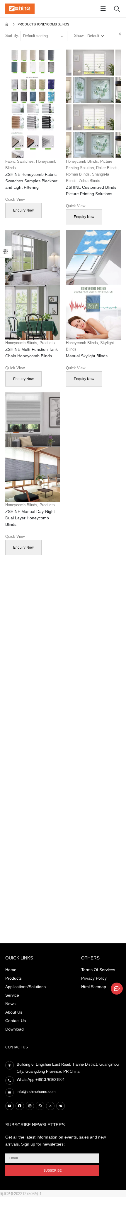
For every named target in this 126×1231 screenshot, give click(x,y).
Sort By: (12, 35)
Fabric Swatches (19, 161)
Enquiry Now (23, 210)
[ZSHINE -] (20, 9)
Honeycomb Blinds (82, 161)
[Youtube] (9, 1106)
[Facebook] (20, 1106)
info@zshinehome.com (36, 1091)
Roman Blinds (78, 174)
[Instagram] (30, 1106)
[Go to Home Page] (7, 24)
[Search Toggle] (117, 9)
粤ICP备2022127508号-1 (21, 1193)
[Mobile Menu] (105, 9)
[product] (32, 103)
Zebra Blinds (89, 180)
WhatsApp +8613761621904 (40, 1079)
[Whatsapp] (40, 1106)
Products (47, 343)
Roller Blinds (107, 168)
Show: (79, 35)
